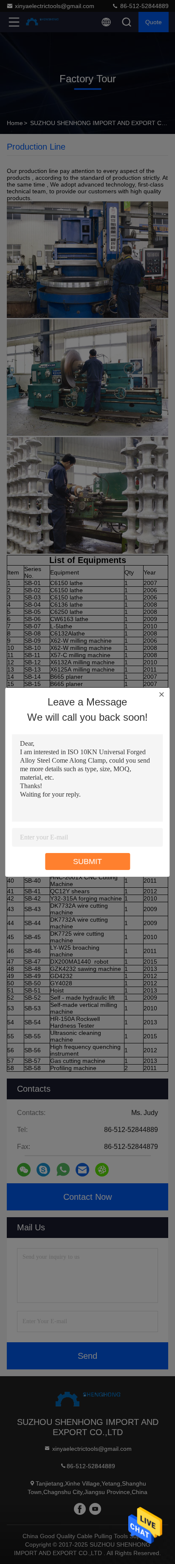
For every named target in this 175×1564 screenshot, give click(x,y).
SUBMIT (87, 861)
